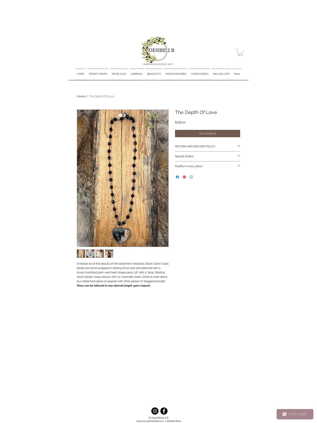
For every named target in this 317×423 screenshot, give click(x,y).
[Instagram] (154, 411)
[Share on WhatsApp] (191, 177)
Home (81, 96)
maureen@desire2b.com (150, 421)
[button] (240, 52)
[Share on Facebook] (177, 177)
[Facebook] (163, 411)
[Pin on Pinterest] (184, 177)
